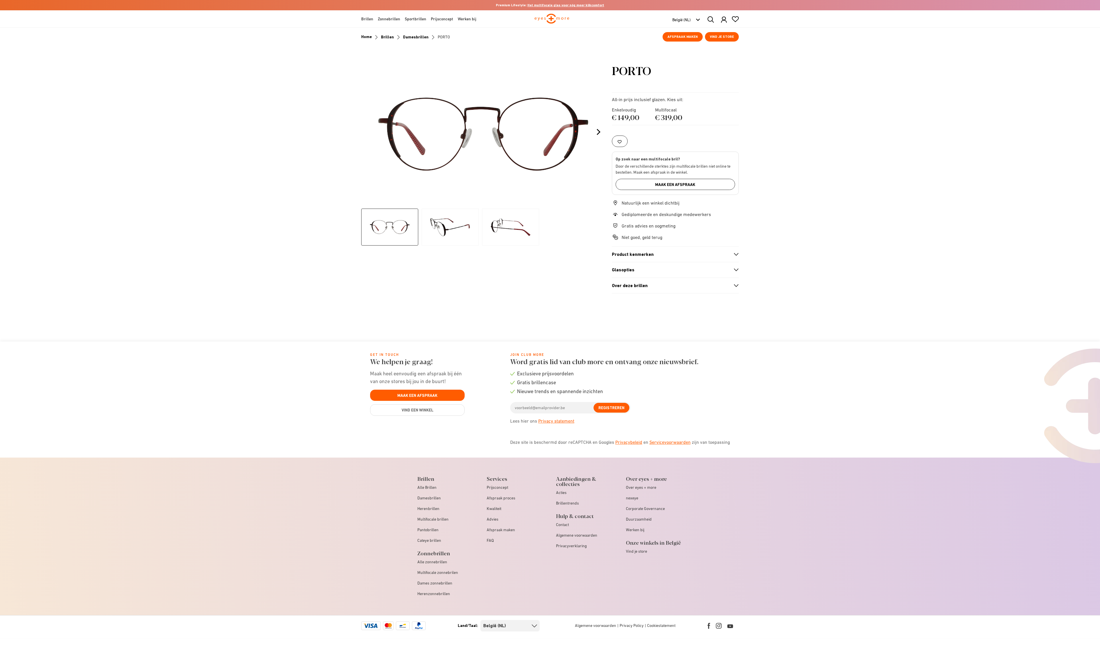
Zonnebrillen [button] (389, 19)
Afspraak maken (682, 37)
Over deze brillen (673, 286)
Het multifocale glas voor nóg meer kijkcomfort (565, 5)
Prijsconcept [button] (442, 19)
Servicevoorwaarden (670, 442)
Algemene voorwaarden (576, 535)
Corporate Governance (645, 508)
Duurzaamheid (639, 519)
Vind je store (722, 37)
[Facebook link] (709, 626)
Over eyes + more (641, 487)
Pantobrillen (428, 529)
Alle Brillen (427, 487)
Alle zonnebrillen (432, 562)
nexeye (632, 498)
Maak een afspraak (675, 184)
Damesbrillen (416, 37)
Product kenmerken (673, 254)
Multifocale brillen (433, 519)
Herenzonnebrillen (433, 593)
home (366, 36)
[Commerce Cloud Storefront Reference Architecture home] (552, 21)
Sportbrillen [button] (415, 19)
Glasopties (673, 270)
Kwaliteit (494, 508)
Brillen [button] (367, 19)
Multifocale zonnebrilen (437, 572)
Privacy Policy (632, 625)
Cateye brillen (429, 540)
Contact (562, 524)
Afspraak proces (501, 498)
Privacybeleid (628, 442)
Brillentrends (567, 503)
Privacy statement (556, 420)
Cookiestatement (661, 625)
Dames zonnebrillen (434, 583)
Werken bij (635, 529)
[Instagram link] (719, 626)
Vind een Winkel (417, 410)
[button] (723, 20)
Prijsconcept (497, 487)
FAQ (490, 540)
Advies (492, 519)
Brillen (387, 37)
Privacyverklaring (571, 546)
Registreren (611, 407)
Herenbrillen (428, 508)
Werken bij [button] (467, 19)
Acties (561, 492)
